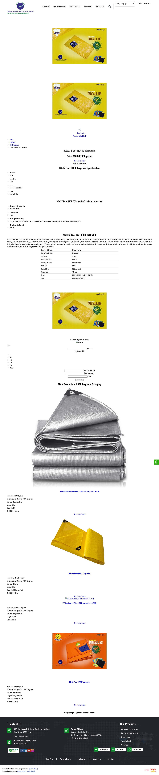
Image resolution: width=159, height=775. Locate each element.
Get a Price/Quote (79, 161)
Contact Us (100, 6)
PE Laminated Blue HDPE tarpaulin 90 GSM (79, 603)
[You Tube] (29, 752)
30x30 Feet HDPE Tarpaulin (79, 573)
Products (12, 142)
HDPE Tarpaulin (14, 145)
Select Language (143, 3)
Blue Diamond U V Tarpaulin (129, 729)
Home (11, 139)
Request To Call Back (79, 136)
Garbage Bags (125, 737)
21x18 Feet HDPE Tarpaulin (79, 682)
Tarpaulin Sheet (126, 741)
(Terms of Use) (33, 769)
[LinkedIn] (25, 752)
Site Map (110, 759)
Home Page (46, 6)
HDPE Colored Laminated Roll (130, 733)
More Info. (88, 6)
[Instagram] (32, 752)
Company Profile (59, 6)
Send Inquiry (81, 133)
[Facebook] (22, 752)
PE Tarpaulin (124, 745)
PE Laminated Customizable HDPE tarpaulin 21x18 (79, 491)
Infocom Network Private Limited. (26, 771)
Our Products (74, 6)
